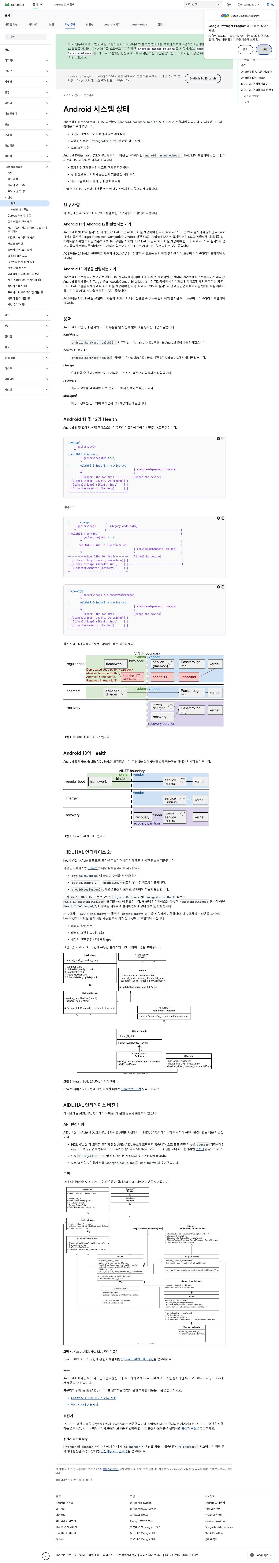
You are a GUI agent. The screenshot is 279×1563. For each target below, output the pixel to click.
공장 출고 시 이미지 (66, 1527)
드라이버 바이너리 (66, 1533)
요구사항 (60, 1509)
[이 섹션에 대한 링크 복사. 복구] (73, 1371)
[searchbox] (25, 37)
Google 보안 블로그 (141, 1521)
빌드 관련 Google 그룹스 (144, 1533)
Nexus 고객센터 (213, 1515)
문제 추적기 (211, 1539)
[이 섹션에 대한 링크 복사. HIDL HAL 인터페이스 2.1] (117, 852)
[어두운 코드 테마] (218, 438)
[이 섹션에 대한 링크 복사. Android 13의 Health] (110, 753)
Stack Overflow (214, 1533)
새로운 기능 (11, 24)
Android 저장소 (64, 1502)
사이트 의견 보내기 (151, 1555)
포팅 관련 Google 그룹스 (144, 1539)
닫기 (245, 50)
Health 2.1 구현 (131, 1089)
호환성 (90, 24)
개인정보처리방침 (126, 1555)
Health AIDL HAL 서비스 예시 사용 (93, 1398)
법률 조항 (94, 1555)
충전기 (200, 1149)
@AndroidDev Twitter (143, 1509)
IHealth (93, 868)
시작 (264, 50)
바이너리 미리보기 (66, 1521)
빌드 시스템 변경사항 (84, 1405)
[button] (22, 60)
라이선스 (108, 1555)
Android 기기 (112, 24)
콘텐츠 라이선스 (111, 1469)
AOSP (66, 95)
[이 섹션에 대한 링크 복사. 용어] (75, 319)
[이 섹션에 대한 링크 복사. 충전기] (77, 1416)
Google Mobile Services (219, 1527)
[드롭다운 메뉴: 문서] (43, 4)
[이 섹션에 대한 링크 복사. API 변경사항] (88, 1124)
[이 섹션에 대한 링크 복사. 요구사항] (84, 205)
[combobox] (203, 4)
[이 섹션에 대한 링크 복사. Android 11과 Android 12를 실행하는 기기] (135, 224)
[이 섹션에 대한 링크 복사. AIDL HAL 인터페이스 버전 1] (122, 1105)
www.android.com (216, 1521)
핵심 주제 (70, 24)
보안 (51, 24)
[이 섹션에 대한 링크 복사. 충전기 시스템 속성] (91, 1439)
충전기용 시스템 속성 (114, 1451)
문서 (35, 4)
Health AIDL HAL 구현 (139, 1359)
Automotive (139, 24)
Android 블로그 (139, 1515)
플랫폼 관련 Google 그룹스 (145, 1527)
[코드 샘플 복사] (223, 438)
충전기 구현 (188, 1428)
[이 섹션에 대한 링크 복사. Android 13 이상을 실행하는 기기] (120, 269)
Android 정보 (63, 1555)
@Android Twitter (140, 1502)
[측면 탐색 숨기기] (46, 1556)
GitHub (60, 1539)
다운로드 (60, 1515)
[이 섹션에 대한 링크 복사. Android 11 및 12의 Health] (121, 420)
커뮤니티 (80, 1555)
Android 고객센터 (215, 1502)
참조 (160, 24)
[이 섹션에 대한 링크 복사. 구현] (74, 1174)
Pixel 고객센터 (212, 1509)
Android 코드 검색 (64, 4)
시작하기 (33, 24)
